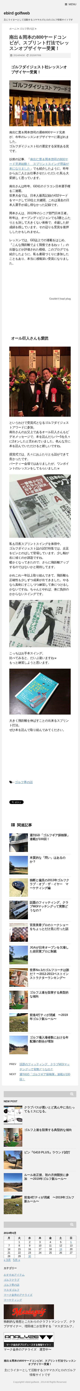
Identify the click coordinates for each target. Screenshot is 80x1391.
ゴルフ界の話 (24, 782)
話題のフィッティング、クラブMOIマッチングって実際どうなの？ (49, 906)
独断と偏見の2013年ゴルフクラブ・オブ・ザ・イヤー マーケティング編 (49, 884)
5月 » (16, 1260)
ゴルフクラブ (11, 1279)
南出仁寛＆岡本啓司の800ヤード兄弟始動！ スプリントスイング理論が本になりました (39, 164)
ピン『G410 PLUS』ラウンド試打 (47, 1152)
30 (29, 1256)
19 (60, 1249)
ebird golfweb (17, 13)
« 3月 (7, 1260)
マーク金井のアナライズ (18, 1294)
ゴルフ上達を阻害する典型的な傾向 (48, 1129)
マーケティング (13, 1299)
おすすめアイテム (14, 1274)
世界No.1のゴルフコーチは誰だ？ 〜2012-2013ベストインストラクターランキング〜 (49, 973)
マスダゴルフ (11, 1289)
